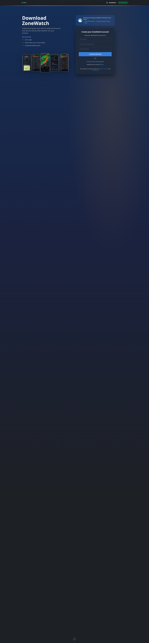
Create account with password (95, 61)
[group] (24, 2)
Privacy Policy (95, 70)
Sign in (102, 64)
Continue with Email (95, 54)
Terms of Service (104, 69)
